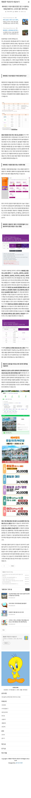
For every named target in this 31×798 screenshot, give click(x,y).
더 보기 (27, 589)
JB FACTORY (19, 763)
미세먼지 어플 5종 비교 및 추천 (7, 579)
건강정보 (4, 705)
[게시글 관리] (7, 566)
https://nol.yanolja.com (8, 17)
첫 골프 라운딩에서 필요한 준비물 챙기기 (9, 583)
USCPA (3, 726)
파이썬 (3, 716)
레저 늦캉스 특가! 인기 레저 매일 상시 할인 (10, 20)
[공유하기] (6, 566)
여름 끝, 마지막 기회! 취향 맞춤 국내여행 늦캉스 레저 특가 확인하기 (11, 22)
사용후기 (4, 719)
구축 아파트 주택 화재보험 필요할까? (8, 577)
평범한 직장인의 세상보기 (10, 637)
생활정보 (16, 11)
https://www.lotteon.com (9, 28)
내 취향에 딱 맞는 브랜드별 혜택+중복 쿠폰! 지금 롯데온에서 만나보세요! (11, 33)
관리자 (3, 734)
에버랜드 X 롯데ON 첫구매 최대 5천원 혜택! (11, 30)
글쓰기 (3, 738)
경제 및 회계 (5, 712)
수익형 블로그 (5, 708)
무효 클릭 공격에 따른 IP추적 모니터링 (11, 697)
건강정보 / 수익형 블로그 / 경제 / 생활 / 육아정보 (12, 639)
